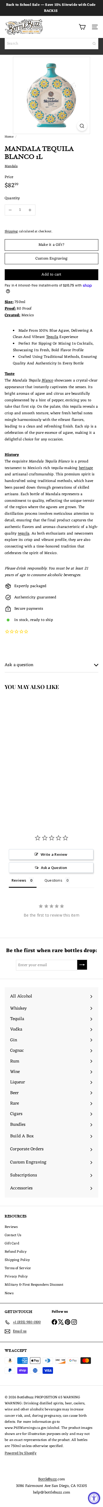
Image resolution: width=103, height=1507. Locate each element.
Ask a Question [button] (54, 867)
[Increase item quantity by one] (29, 210)
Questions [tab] (53, 880)
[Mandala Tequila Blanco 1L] (34, 745)
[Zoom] (82, 126)
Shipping (11, 231)
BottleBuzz (47, 1479)
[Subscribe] (82, 965)
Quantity (12, 198)
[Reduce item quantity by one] (10, 210)
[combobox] (51, 43)
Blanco (47, 380)
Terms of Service (18, 1268)
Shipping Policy (17, 1260)
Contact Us (13, 1235)
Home (9, 137)
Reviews (11, 1227)
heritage (86, 468)
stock (23, 620)
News (9, 1293)
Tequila (52, 337)
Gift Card (12, 1243)
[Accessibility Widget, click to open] (94, 1498)
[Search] (94, 43)
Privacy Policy (16, 1276)
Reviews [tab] (19, 880)
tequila (23, 533)
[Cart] (82, 27)
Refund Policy (16, 1252)
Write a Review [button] (54, 854)
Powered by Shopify (21, 1453)
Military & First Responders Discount (34, 1285)
